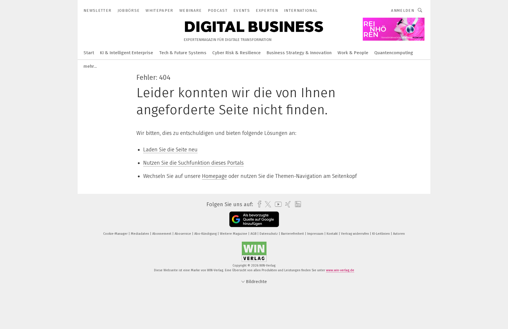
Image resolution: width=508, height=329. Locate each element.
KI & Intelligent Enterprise (126, 52)
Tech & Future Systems (182, 52)
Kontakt (333, 234)
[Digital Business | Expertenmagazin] (88, 52)
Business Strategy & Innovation (299, 52)
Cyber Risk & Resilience (236, 52)
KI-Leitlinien (381, 234)
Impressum (315, 234)
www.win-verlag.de (340, 270)
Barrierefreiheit (293, 234)
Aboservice (183, 234)
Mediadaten (140, 234)
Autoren (399, 234)
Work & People (352, 52)
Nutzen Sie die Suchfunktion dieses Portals (193, 163)
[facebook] (258, 204)
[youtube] (277, 204)
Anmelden (402, 10)
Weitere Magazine (234, 234)
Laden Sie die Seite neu (170, 149)
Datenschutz (269, 234)
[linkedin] (296, 204)
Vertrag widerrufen (355, 234)
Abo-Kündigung (206, 234)
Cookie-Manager (115, 234)
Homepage (214, 176)
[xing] (286, 204)
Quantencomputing (393, 52)
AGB (253, 234)
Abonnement (162, 234)
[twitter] (266, 204)
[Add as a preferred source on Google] (254, 219)
